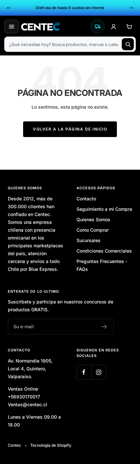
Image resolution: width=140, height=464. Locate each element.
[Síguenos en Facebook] (84, 372)
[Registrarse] (104, 326)
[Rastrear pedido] (98, 26)
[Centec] (54, 26)
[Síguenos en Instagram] (98, 372)
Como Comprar (93, 230)
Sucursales (89, 240)
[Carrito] (129, 26)
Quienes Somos (93, 219)
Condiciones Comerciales (104, 251)
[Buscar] (128, 44)
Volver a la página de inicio (70, 129)
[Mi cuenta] (113, 26)
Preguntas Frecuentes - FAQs (102, 265)
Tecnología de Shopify (50, 445)
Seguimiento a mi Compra (104, 209)
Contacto (86, 198)
